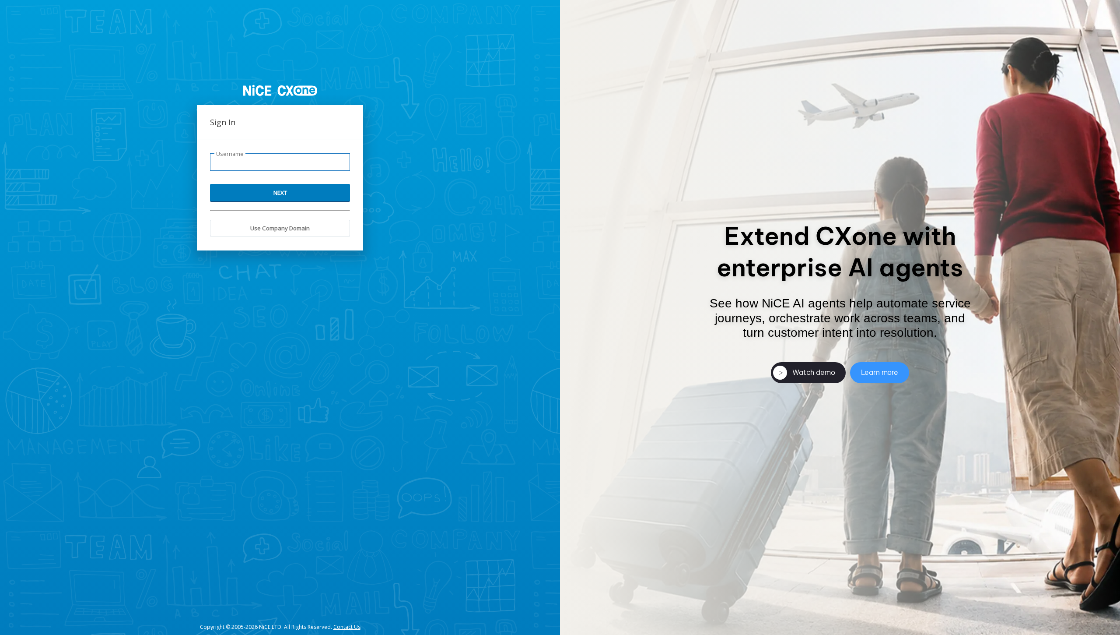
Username (230, 154)
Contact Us (346, 627)
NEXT (280, 193)
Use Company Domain (280, 228)
